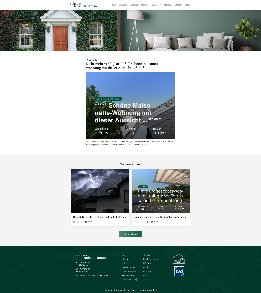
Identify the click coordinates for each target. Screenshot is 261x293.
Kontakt (187, 5)
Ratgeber (178, 5)
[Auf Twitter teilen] (90, 60)
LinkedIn (105, 276)
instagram (93, 276)
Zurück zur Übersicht (130, 234)
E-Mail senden (83, 271)
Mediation (145, 5)
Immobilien (122, 5)
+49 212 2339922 (84, 269)
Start (114, 5)
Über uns (155, 5)
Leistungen (134, 5)
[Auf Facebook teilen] (87, 60)
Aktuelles (168, 5)
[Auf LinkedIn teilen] (93, 60)
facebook (81, 276)
